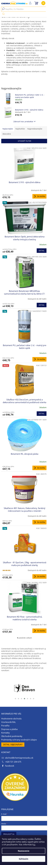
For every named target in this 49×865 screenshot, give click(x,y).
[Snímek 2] (18, 698)
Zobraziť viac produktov (23, 121)
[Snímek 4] (24, 698)
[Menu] (43, 3)
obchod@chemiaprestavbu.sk (19, 757)
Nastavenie (23, 851)
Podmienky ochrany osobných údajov (19, 739)
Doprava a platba (9, 729)
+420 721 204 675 (13, 761)
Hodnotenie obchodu (11, 718)
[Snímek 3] (21, 698)
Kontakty (5, 732)
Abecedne (7, 134)
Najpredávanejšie (34, 129)
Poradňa (5, 725)
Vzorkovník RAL (8, 722)
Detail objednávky (12, 744)
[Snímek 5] (27, 698)
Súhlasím (23, 859)
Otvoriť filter (24, 141)
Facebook (9, 765)
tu (34, 844)
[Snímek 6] (30, 698)
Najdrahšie (20, 129)
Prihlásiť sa (8, 834)
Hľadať (3, 14)
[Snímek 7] (33, 698)
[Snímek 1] (15, 698)
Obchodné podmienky (11, 736)
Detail (41, 250)
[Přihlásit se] (30, 3)
